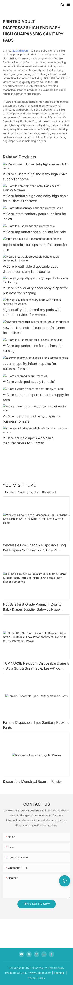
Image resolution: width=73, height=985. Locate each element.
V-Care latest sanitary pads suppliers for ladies (34, 216)
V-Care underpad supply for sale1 (29, 382)
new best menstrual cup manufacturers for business (34, 330)
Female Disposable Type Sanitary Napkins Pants (36, 725)
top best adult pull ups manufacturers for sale (35, 247)
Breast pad (49, 492)
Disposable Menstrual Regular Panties (32, 781)
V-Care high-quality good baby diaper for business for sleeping (35, 290)
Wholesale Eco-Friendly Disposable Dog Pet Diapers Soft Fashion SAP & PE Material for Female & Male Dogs (34, 548)
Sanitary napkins (28, 492)
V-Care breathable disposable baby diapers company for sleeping (30, 268)
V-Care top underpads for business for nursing (33, 348)
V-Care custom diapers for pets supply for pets (36, 397)
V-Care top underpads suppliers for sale (34, 232)
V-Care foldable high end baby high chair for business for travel (35, 198)
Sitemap (59, 972)
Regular (9, 492)
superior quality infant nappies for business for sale (29, 366)
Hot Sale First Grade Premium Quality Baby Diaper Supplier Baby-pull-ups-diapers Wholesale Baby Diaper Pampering (36, 607)
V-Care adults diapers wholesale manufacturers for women (28, 440)
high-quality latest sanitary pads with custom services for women (32, 312)
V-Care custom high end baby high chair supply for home (35, 176)
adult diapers (20, 50)
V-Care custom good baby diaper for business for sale (32, 418)
